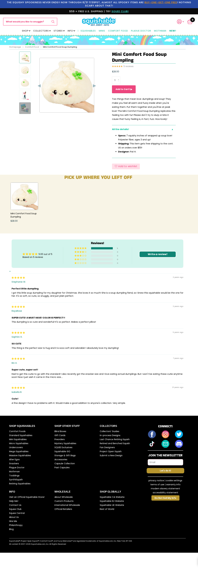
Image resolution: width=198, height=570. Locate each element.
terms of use (157, 484)
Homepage (15, 46)
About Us (14, 517)
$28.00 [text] (115, 71)
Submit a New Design (111, 455)
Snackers (14, 463)
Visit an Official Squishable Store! (27, 497)
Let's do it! (165, 471)
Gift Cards (59, 435)
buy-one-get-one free (160, 2)
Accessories (60, 459)
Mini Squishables (18, 439)
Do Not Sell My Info (165, 498)
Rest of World (107, 509)
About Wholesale (63, 497)
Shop (25, 30)
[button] (182, 21)
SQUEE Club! (120, 11)
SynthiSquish (16, 479)
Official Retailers (63, 509)
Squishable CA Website (112, 497)
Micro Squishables (18, 443)
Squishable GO (62, 451)
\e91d (53, 22)
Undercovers (16, 447)
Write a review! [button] (158, 254)
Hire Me (13, 521)
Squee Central (17, 513)
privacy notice (156, 480)
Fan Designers (107, 447)
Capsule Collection (64, 463)
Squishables (88, 31)
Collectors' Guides (109, 431)
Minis (102, 31)
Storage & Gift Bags (65, 455)
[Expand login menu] (180, 21)
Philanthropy (16, 525)
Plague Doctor (141, 31)
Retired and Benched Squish (115, 443)
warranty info (173, 484)
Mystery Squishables (65, 443)
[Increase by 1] (119, 77)
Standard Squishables (20, 435)
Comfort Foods (17, 431)
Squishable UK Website (112, 505)
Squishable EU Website (112, 501)
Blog (11, 529)
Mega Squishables (18, 451)
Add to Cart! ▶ (124, 89)
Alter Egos (14, 459)
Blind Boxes (60, 431)
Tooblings (14, 475)
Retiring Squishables (19, 483)
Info (70, 30)
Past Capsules (62, 467)
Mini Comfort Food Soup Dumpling (24, 215)
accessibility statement (165, 492)
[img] (18, 277)
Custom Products (63, 501)
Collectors (41, 30)
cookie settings (174, 480)
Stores (58, 30)
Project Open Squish (111, 451)
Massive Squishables (20, 455)
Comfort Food (118, 31)
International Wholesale (67, 505)
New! (172, 31)
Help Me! (13, 501)
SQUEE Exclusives (63, 447)
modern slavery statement (165, 488)
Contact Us (15, 505)
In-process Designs (110, 435)
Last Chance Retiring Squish (115, 439)
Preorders (59, 439)
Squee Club (15, 509)
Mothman (160, 31)
